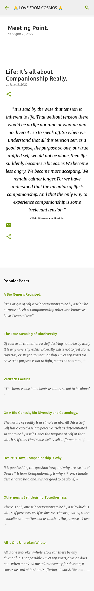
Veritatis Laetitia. (17, 379)
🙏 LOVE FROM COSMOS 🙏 (38, 8)
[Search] (87, 8)
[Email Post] (9, 227)
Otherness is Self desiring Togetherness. (35, 497)
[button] (9, 94)
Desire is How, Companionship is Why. (33, 458)
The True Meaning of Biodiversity (30, 334)
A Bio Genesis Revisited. (22, 294)
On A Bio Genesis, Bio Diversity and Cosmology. (41, 413)
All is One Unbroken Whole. (25, 543)
